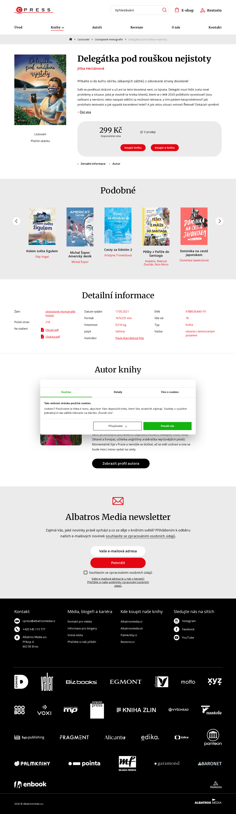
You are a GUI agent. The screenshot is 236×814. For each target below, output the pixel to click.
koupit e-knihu (165, 148)
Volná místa (75, 635)
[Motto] (188, 682)
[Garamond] (167, 763)
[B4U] (29, 737)
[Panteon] (213, 737)
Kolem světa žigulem (42, 251)
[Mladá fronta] (127, 763)
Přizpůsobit (115, 426)
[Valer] (47, 682)
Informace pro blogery (82, 628)
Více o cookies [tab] (170, 392)
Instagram (189, 621)
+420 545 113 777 (34, 629)
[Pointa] (84, 763)
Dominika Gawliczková (194, 260)
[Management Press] (71, 710)
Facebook (188, 629)
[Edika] (150, 737)
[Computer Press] (97, 710)
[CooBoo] (19, 710)
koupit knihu (133, 148)
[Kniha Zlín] (136, 710)
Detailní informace (93, 164)
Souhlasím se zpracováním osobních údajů (120, 573)
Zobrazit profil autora (120, 463)
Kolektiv (150, 261)
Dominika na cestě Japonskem (194, 253)
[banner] (34, 10)
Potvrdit (118, 562)
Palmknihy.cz (129, 635)
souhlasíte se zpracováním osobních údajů (140, 536)
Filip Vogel (42, 257)
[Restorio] (216, 784)
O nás (176, 27)
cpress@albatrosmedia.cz (39, 621)
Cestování (83, 39)
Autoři (97, 27)
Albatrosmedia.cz (132, 621)
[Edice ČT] (181, 737)
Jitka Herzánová (90, 68)
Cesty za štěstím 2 (118, 250)
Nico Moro (161, 264)
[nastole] (211, 710)
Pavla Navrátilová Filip (129, 338)
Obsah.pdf (52, 330)
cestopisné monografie (60, 311)
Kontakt (215, 27)
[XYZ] (215, 682)
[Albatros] (161, 682)
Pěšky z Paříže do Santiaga (156, 254)
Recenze (136, 27)
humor (49, 315)
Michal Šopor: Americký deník (80, 254)
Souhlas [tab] (66, 392)
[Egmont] (126, 682)
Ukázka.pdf (52, 337)
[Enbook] (30, 784)
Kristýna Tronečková (118, 255)
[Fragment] (74, 737)
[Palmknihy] (32, 763)
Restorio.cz (128, 642)
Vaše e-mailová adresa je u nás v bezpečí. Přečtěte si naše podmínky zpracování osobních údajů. (118, 582)
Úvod (18, 27)
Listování (40, 134)
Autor (116, 164)
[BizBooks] (81, 682)
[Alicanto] (115, 737)
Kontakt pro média (80, 621)
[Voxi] (44, 710)
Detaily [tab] (118, 392)
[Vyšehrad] (178, 710)
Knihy (56, 27)
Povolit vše (167, 426)
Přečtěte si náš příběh (82, 642)
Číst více (85, 112)
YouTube (188, 637)
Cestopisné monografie (109, 39)
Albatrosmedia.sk (132, 628)
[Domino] (21, 682)
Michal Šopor (80, 262)
